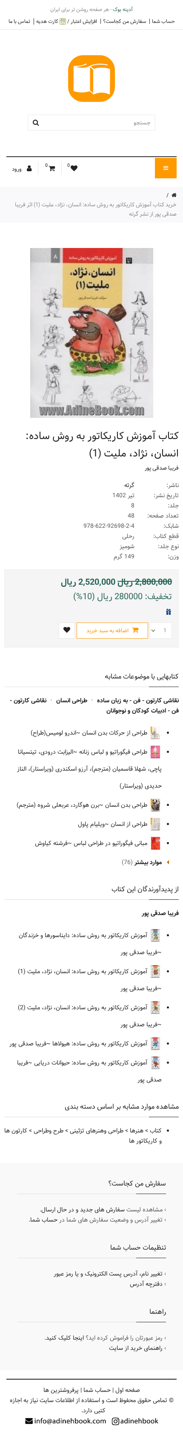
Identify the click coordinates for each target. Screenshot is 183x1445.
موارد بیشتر (148, 862)
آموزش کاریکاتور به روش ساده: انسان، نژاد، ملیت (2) (83, 1008)
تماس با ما (19, 21)
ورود (17, 169)
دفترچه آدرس (146, 1284)
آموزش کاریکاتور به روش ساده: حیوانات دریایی (91, 1063)
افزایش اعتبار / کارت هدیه (66, 21)
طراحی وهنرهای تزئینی (96, 1131)
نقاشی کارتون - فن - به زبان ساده (138, 701)
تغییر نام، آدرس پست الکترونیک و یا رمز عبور (108, 1274)
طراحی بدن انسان (127, 805)
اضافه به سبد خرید (108, 630)
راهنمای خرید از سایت (136, 1348)
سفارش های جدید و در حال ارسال (83, 1210)
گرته (129, 485)
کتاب (156, 1131)
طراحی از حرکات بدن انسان (115, 733)
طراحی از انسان (130, 824)
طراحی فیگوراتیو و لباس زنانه (114, 752)
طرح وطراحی (48, 1131)
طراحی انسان (71, 701)
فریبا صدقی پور (162, 468)
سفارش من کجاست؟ (124, 21)
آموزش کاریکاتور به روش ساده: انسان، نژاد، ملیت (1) (83, 971)
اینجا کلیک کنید (65, 1338)
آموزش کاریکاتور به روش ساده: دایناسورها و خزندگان (84, 935)
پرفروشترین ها (61, 1390)
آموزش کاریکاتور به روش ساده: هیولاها (100, 1044)
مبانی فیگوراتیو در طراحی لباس (111, 843)
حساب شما (163, 21)
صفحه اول (127, 1390)
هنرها (136, 1131)
